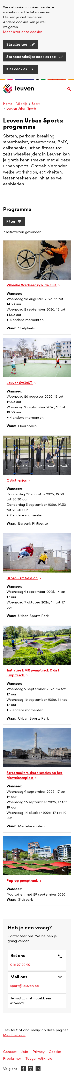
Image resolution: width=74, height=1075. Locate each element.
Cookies (55, 1051)
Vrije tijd (22, 104)
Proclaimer (12, 1058)
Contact (10, 1051)
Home (7, 104)
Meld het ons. (14, 1035)
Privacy (39, 1051)
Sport (36, 104)
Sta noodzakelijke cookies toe (31, 56)
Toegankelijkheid (38, 1058)
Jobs (25, 1051)
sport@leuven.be (24, 985)
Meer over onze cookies (22, 31)
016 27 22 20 (20, 964)
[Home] (18, 89)
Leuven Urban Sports (21, 109)
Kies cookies (17, 69)
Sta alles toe (17, 44)
